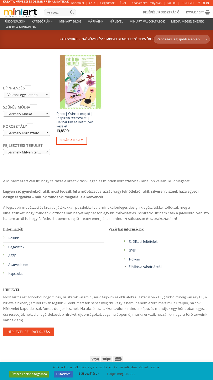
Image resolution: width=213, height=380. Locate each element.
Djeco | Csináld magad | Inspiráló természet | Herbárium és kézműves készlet (75, 120)
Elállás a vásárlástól (145, 266)
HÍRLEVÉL (187, 3)
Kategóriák (41, 21)
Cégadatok (107, 3)
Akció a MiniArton (21, 27)
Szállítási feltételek (143, 241)
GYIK (92, 3)
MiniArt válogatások (147, 21)
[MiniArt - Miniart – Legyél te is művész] (20, 12)
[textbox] (25, 95)
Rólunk (171, 3)
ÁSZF (123, 3)
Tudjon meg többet (120, 373)
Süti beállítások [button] (89, 373)
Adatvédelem (18, 265)
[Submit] (72, 12)
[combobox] (26, 95)
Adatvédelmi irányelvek (147, 3)
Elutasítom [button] (63, 374)
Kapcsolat (77, 3)
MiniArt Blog (70, 21)
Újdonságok (15, 21)
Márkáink (95, 21)
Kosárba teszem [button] (71, 140)
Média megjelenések (187, 21)
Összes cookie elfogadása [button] (29, 374)
